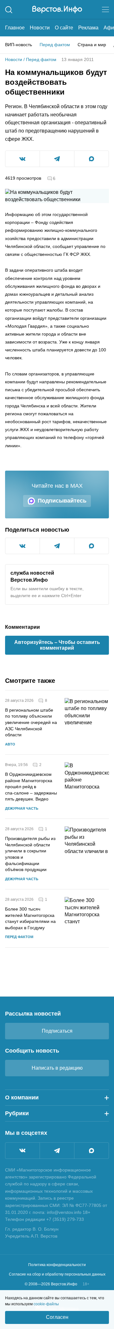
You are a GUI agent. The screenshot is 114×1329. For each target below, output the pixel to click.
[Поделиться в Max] (91, 159)
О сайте (64, 27)
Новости (40, 27)
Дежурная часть (21, 808)
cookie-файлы (46, 1304)
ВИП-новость (18, 44)
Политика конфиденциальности (57, 1265)
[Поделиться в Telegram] (57, 159)
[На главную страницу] (57, 9)
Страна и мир (92, 44)
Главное (15, 27)
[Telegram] (57, 1151)
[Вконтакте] (22, 1151)
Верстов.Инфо (29, 580)
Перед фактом (55, 44)
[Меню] (105, 9)
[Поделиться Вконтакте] (22, 159)
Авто (10, 744)
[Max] (91, 1151)
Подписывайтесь (62, 501)
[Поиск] (8, 9)
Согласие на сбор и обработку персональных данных (57, 1274)
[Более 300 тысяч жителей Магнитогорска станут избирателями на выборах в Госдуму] (87, 918)
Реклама (88, 27)
